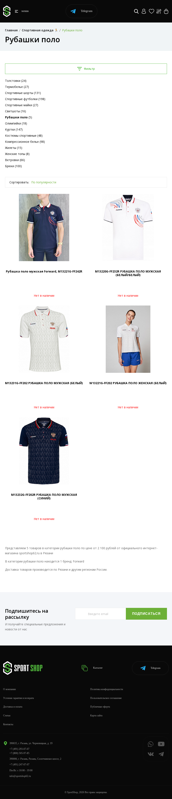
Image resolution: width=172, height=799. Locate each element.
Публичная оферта (100, 706)
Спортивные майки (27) (21, 105)
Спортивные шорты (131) (23, 93)
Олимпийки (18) (16, 123)
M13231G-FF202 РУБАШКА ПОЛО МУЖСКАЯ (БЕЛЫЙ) (44, 383)
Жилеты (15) (13, 148)
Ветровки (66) (15, 160)
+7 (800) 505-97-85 (19, 753)
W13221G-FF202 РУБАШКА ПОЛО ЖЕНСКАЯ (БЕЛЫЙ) (128, 383)
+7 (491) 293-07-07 (19, 748)
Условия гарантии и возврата (18, 698)
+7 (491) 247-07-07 (19, 764)
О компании (9, 689)
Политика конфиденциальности (106, 689)
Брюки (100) (13, 166)
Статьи (6, 715)
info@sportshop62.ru (20, 776)
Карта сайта (96, 715)
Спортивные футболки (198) (25, 99)
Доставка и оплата (12, 706)
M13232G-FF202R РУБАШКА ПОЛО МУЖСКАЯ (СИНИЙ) (44, 496)
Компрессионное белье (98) (25, 142)
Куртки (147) (14, 129)
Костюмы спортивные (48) (24, 136)
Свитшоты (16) (15, 111)
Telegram (87, 11)
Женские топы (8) (17, 154)
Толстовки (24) (15, 81)
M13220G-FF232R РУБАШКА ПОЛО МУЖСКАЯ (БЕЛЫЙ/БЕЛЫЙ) (128, 273)
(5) (18, 117)
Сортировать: (19, 182)
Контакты (8, 724)
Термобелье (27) (17, 87)
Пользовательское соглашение (106, 698)
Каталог (98, 667)
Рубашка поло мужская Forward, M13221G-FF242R (44, 271)
